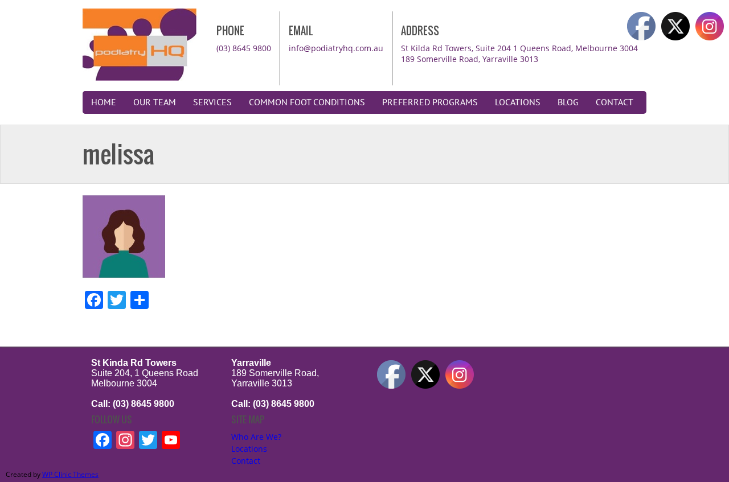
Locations (517, 102)
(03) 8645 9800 (243, 48)
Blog (568, 102)
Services (212, 102)
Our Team (154, 102)
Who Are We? (256, 436)
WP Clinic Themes (70, 474)
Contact (614, 102)
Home (103, 102)
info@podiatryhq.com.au (336, 48)
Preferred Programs (430, 102)
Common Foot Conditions (307, 102)
